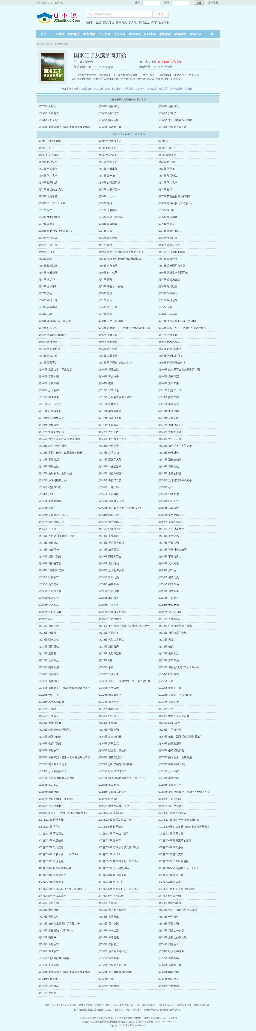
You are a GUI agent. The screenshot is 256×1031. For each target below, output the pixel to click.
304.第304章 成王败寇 (51, 840)
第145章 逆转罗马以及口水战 (55, 473)
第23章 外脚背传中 (109, 189)
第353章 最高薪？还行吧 (112, 951)
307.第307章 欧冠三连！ (52, 847)
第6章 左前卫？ (167, 148)
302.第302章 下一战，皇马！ (114, 833)
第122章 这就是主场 (109, 418)
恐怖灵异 (165, 34)
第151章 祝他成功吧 (49, 487)
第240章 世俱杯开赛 (169, 688)
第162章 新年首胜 (168, 508)
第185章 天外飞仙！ (109, 563)
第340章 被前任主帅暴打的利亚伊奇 (59, 923)
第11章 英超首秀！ (109, 161)
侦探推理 (120, 34)
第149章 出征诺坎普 (109, 480)
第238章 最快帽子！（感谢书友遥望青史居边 (64, 688)
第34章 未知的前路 (49, 217)
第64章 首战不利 (48, 286)
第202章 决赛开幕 (48, 605)
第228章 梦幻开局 (168, 660)
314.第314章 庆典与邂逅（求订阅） (118, 861)
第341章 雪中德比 (108, 923)
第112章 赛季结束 (48, 397)
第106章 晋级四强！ (49, 383)
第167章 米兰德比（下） (112, 522)
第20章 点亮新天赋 (109, 182)
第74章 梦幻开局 (108, 307)
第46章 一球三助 (48, 245)
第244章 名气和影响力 (51, 702)
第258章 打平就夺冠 (169, 729)
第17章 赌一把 (106, 175)
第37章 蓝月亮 (46, 224)
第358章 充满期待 (48, 965)
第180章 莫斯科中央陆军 (172, 549)
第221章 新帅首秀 (108, 646)
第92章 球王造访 (108, 348)
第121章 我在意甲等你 (51, 418)
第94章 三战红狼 (48, 355)
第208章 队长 (46, 619)
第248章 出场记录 (108, 709)
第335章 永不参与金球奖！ (113, 909)
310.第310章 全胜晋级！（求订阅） (58, 854)
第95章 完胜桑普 (108, 355)
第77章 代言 (105, 314)
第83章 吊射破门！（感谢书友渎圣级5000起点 (125, 328)
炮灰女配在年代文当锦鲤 (91, 1005)
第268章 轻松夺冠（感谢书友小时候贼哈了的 (64, 757)
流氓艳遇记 (176, 88)
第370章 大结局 (163, 66)
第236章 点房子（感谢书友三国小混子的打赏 (124, 681)
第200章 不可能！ (108, 598)
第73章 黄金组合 (48, 307)
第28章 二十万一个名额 (51, 203)
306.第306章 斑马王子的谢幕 (174, 840)
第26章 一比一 (106, 196)
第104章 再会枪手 (108, 376)
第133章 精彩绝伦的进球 (52, 445)
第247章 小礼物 (47, 709)
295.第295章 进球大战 (51, 819)
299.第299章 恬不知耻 (111, 826)
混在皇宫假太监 (201, 1005)
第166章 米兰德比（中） (52, 522)
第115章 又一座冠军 (49, 404)
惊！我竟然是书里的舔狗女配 (88, 1009)
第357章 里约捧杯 (168, 958)
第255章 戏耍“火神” (169, 722)
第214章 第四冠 (47, 632)
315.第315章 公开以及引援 (173, 861)
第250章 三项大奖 (48, 715)
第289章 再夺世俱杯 (49, 806)
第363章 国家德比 (108, 120)
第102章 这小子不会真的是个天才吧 (179, 369)
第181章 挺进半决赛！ (51, 556)
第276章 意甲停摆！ (169, 771)
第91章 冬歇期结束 (49, 348)
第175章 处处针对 (48, 542)
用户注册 (213, 2)
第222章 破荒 (166, 646)
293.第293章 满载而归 (111, 812)
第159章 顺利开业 (168, 501)
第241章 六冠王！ (48, 695)
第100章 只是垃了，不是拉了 (55, 369)
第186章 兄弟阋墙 (168, 563)
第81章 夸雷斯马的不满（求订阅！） (179, 321)
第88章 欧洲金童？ (49, 341)
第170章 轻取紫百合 (109, 528)
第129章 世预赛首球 (169, 432)
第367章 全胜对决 (48, 113)
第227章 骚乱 (106, 660)
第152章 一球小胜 (108, 487)
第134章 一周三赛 (108, 445)
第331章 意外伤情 (48, 902)
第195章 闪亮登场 (168, 584)
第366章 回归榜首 (108, 113)
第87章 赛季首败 (167, 335)
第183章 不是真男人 (169, 556)
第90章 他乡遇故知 (169, 341)
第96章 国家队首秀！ (170, 355)
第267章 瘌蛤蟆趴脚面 (171, 750)
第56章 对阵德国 (108, 265)
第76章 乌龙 (45, 314)
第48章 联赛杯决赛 (169, 245)
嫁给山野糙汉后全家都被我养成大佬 (162, 1009)
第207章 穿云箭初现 (169, 612)
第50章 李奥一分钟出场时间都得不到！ (121, 251)
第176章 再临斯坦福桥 (111, 542)
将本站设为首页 (44, 2)
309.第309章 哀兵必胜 (170, 847)
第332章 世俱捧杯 (108, 902)
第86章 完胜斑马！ (109, 335)
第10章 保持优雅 (48, 161)
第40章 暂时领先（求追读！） (55, 231)
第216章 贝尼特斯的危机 (172, 632)
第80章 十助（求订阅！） (113, 321)
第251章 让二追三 (108, 715)
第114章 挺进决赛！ (169, 397)
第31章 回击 (45, 210)
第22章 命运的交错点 (50, 189)
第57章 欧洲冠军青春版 (171, 265)
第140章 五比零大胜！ (111, 459)
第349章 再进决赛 (48, 944)
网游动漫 (135, 34)
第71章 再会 (105, 300)
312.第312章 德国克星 (170, 854)
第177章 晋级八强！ (169, 542)
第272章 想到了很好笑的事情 (115, 764)
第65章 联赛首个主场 (110, 286)
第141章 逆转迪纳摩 (169, 459)
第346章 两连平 (47, 937)
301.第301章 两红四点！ (52, 833)
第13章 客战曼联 (48, 168)
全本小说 (195, 34)
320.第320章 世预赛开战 (112, 875)
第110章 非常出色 (108, 390)
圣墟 (99, 22)
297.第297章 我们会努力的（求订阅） (180, 819)
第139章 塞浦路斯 (48, 459)
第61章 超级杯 (46, 279)
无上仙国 (87, 88)
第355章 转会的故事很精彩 (53, 958)
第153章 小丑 (166, 487)
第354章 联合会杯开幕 (171, 951)
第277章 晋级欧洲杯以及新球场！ (57, 778)
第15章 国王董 (166, 168)
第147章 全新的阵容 (169, 473)
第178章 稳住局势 (48, 549)
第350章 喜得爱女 (108, 944)
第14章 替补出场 (108, 168)
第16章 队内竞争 (48, 175)
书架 (211, 34)
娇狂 (108, 1009)
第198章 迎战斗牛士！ (171, 591)
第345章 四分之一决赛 (171, 930)
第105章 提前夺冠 (168, 376)
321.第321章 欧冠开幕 (170, 875)
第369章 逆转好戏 (108, 106)
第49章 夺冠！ (46, 251)
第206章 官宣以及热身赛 (112, 612)
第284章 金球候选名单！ (112, 792)
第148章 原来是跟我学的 (52, 480)
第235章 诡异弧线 (48, 681)
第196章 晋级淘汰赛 (49, 591)
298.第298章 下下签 (49, 826)
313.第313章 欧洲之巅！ (52, 861)
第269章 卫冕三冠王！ (111, 757)
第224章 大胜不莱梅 (109, 653)
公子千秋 (164, 22)
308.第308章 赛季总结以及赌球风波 (118, 847)
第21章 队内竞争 (167, 182)
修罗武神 (98, 88)
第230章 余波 (106, 667)
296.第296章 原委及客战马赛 (114, 819)
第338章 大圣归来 (108, 916)
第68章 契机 (105, 293)
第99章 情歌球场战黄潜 (171, 362)
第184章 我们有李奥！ (51, 563)
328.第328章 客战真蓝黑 (52, 896)
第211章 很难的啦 (48, 625)
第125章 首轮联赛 (108, 425)
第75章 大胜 (165, 307)
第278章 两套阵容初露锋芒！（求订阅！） (123, 778)
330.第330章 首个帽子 (170, 896)
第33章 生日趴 (166, 210)
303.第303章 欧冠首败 (170, 833)
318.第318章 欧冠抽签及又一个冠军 (178, 868)
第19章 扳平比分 (48, 182)
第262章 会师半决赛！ (51, 743)
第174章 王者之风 (168, 535)
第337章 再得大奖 (48, 916)
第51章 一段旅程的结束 (171, 251)
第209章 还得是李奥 (109, 619)
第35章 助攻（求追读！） (113, 217)
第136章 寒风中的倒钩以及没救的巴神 (60, 452)
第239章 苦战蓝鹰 (108, 688)
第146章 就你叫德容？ (111, 473)
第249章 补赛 (166, 709)
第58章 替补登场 (48, 272)
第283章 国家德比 (48, 792)
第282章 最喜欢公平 (169, 785)
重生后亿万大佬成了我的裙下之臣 (123, 1005)
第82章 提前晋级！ (49, 328)
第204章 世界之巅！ (169, 605)
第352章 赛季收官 (48, 951)
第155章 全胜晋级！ (109, 494)
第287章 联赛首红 (108, 799)
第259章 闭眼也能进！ (51, 736)
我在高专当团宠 (165, 1005)
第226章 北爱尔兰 (48, 660)
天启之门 (163, 88)
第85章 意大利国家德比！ (53, 335)
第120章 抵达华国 (168, 411)
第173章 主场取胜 (108, 535)
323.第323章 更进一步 (111, 882)
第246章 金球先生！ (169, 702)
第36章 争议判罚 (167, 217)
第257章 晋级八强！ (109, 729)
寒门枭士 (144, 22)
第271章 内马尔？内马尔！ (53, 764)
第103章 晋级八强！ (49, 376)
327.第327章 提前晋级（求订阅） (177, 889)
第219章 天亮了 (167, 639)
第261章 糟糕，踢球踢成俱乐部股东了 (180, 736)
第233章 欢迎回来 (108, 674)
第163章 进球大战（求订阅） (55, 515)
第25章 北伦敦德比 (49, 196)
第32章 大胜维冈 (108, 210)
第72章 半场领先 (167, 300)
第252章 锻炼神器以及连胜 (173, 715)
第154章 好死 (46, 494)
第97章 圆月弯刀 (48, 362)
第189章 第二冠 (167, 570)
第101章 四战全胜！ (109, 369)
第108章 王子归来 (168, 383)
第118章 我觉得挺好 (49, 411)
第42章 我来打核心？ (170, 231)
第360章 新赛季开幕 (109, 127)
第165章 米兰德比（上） (172, 515)
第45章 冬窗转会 (167, 238)
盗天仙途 (108, 22)
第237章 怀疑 (166, 681)
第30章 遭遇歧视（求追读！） (175, 203)
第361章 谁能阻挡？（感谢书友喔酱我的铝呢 (64, 127)
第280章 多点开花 (48, 785)
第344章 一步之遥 (108, 930)
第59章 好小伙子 (108, 272)
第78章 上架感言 (167, 314)
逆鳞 (107, 88)
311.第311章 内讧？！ (111, 854)
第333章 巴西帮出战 (169, 902)
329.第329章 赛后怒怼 (111, 896)
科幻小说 (150, 34)
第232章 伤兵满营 (48, 674)
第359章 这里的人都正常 (172, 127)
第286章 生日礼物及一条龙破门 (56, 799)
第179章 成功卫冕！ (109, 549)
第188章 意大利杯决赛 (111, 570)
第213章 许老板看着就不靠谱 (175, 625)
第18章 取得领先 (167, 175)
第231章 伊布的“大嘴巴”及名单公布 (178, 667)
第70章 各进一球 (48, 300)
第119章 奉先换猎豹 (109, 411)
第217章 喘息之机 (48, 639)
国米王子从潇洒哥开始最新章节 (96, 1018)
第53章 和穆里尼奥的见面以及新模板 (119, 258)
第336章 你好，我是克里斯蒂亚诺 (177, 909)
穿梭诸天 (121, 22)
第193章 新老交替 (48, 584)
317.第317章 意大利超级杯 (113, 868)
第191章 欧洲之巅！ (109, 577)
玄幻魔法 (59, 34)
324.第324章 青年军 (169, 882)
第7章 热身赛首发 (48, 154)
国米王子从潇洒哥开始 (57, 44)
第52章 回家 (45, 258)
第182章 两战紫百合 (109, 556)
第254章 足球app (107, 722)
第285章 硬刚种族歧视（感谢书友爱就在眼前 (184, 792)
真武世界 (128, 88)
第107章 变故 (106, 383)
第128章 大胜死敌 (108, 432)
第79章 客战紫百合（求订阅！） (57, 321)
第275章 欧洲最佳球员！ (112, 771)
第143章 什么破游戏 (109, 466)
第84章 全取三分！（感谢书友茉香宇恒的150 (184, 328)
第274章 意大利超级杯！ (52, 771)
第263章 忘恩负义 (108, 743)
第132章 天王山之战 (169, 438)
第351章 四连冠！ (168, 944)
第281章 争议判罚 (108, 785)
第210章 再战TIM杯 (169, 619)
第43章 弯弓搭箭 (48, 238)
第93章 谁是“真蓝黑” (170, 348)
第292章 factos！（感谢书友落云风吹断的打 (63, 812)
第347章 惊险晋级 (108, 937)
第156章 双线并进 (168, 494)
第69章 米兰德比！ (169, 293)
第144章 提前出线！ (169, 466)
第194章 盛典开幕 (108, 584)
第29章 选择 (105, 203)
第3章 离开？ (166, 141)
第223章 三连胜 (47, 653)
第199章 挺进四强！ (49, 598)
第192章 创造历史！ (169, 577)
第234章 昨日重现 (168, 674)
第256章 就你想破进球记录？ (55, 729)
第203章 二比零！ (108, 605)
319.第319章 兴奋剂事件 (52, 875)
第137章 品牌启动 (108, 452)
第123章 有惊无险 (168, 418)
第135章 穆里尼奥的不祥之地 (175, 445)
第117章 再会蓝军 (168, 404)
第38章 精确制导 (108, 224)
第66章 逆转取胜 (167, 286)
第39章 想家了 (166, 224)
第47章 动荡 (105, 245)
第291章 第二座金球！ (171, 806)
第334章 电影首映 (48, 909)
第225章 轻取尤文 (168, 653)
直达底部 (163, 61)
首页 (44, 34)
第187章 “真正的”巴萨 (51, 570)
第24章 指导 (165, 189)
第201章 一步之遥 (168, 598)
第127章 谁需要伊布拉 (51, 432)
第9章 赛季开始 (167, 154)
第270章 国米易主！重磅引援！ (176, 757)
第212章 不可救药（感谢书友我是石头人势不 (124, 625)
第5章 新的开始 (107, 148)
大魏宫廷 (152, 88)
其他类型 (180, 34)
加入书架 (176, 61)
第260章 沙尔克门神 (109, 736)
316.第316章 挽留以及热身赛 (54, 868)
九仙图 (188, 88)
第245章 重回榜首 (108, 702)
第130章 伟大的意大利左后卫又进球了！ (61, 438)
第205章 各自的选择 (49, 612)
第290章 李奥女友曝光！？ (113, 806)
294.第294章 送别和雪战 (172, 812)
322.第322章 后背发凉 (51, 882)
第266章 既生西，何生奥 (112, 750)
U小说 (59, 23)
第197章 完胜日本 (108, 591)
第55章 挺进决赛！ (49, 265)
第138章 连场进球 (168, 452)
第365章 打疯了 (167, 113)
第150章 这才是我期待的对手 (175, 480)
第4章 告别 (44, 148)
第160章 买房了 (47, 508)
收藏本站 (59, 2)
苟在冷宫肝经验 (183, 1005)
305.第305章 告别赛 (109, 840)
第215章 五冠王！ (108, 632)
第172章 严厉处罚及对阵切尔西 (56, 535)
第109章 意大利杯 (48, 390)
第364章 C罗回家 (48, 120)
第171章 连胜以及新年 (171, 528)
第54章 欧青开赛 (167, 258)
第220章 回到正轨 (48, 646)
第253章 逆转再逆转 (49, 722)
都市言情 (89, 34)
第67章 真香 (45, 293)
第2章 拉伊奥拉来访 (109, 141)
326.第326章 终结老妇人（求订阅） (118, 889)
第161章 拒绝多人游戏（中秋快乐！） (120, 508)
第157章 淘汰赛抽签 (49, 501)
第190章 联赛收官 (48, 577)
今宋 (154, 22)
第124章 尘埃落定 (48, 425)
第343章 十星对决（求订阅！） (56, 930)
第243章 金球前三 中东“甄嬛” (175, 695)
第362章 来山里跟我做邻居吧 (175, 120)
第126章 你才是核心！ (171, 425)
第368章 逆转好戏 (168, 106)
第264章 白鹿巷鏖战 (169, 743)
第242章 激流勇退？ (109, 695)
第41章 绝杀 (105, 231)
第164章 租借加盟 (108, 515)
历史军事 (104, 34)
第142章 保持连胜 (48, 466)
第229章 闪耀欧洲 (48, 667)
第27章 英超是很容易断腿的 (174, 196)
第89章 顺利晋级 (108, 341)
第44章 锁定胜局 (108, 238)
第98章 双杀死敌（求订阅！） (115, 362)
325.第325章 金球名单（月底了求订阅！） (62, 889)
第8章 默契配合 (107, 154)
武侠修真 (74, 34)
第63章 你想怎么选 (169, 279)
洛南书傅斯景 (148, 1005)
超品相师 (117, 88)
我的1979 (140, 88)
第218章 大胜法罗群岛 (111, 639)
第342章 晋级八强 (168, 923)
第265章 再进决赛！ (49, 750)
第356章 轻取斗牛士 (109, 958)
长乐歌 (133, 22)
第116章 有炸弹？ (108, 404)
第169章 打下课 (47, 528)
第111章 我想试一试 (169, 390)
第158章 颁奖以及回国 (111, 501)
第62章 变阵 (105, 279)
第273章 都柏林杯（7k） (172, 764)
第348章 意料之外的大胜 (172, 937)
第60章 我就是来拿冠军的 (173, 272)
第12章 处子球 (166, 161)
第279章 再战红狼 (168, 778)
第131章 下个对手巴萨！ (112, 438)
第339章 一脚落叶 (168, 916)
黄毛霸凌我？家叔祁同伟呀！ (126, 1009)
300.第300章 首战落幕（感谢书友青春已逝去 (184, 826)
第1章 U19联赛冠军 (49, 141)
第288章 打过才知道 (169, 799)
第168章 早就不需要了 (171, 522)
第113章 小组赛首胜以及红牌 (115, 397)
